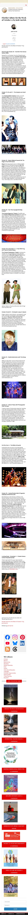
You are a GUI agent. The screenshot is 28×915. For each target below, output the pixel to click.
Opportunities (7, 674)
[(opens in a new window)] (7, 637)
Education (6, 663)
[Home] (12, 10)
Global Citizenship (8, 665)
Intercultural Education (9, 670)
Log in (4, 44)
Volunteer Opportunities (10, 673)
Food (5, 667)
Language (6, 671)
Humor (5, 668)
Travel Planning (8, 676)
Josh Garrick (14, 31)
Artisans (6, 659)
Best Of (5, 660)
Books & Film (7, 662)
